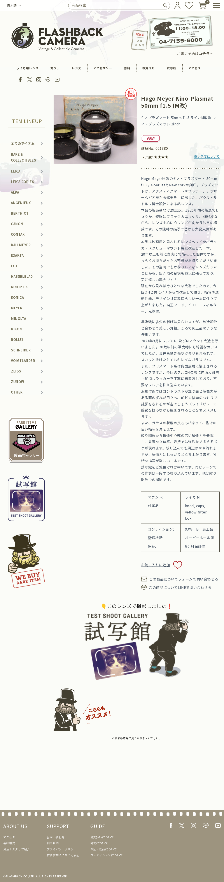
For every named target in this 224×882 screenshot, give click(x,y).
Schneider (21, 350)
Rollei (17, 339)
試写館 (171, 68)
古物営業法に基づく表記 (63, 855)
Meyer (17, 308)
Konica (17, 297)
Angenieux (21, 202)
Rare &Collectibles (23, 157)
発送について (99, 843)
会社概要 (9, 843)
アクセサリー (102, 68)
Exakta (17, 255)
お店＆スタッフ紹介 (16, 849)
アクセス (194, 68)
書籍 (127, 68)
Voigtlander (23, 360)
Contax (18, 234)
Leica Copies (22, 181)
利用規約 (53, 843)
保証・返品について (103, 849)
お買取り (148, 68)
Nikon (16, 329)
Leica (16, 171)
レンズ (76, 68)
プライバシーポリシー (62, 849)
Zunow (17, 381)
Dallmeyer (21, 244)
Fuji (15, 266)
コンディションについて (106, 855)
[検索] (165, 5)
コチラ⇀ (206, 53)
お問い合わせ (56, 837)
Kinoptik (19, 287)
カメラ (55, 68)
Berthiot (20, 213)
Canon (17, 223)
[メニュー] (216, 5)
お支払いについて (102, 837)
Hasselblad (22, 276)
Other (17, 392)
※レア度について (207, 156)
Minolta (18, 318)
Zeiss (16, 371)
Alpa (15, 192)
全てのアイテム (23, 143)
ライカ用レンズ (27, 68)
